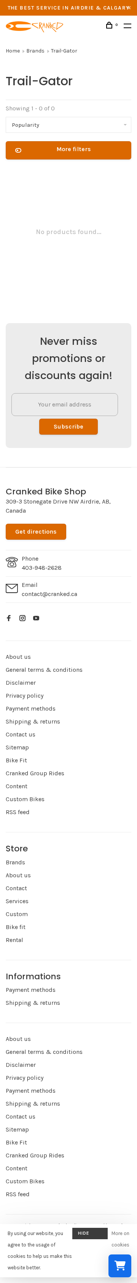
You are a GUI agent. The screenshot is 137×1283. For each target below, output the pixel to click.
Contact (16, 888)
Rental (14, 940)
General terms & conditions (44, 669)
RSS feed (18, 812)
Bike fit (15, 927)
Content (16, 786)
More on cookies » (120, 1244)
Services (17, 901)
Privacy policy (24, 695)
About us (18, 656)
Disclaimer (21, 682)
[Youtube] (36, 618)
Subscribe (68, 426)
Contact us (20, 734)
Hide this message (90, 1234)
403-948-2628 (42, 567)
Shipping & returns (33, 721)
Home (13, 51)
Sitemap (17, 747)
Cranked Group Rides (35, 773)
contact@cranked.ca (49, 594)
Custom (17, 914)
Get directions (36, 531)
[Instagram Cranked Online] (22, 618)
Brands (35, 51)
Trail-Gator (64, 51)
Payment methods (31, 708)
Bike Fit (16, 760)
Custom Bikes (25, 799)
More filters (73, 149)
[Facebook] (9, 618)
